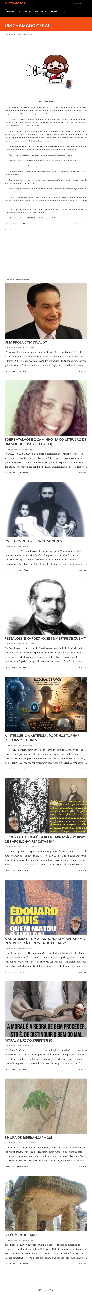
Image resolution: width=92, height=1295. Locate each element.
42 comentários (22, 473)
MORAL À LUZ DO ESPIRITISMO (29, 1040)
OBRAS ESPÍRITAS (40, 12)
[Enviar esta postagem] (24, 224)
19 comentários (22, 1166)
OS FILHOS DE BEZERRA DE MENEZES (33, 541)
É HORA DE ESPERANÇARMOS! (28, 1138)
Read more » (83, 371)
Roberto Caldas (15, 224)
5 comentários (22, 371)
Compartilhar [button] (80, 224)
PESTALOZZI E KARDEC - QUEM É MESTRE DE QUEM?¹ (45, 638)
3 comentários (22, 667)
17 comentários (22, 870)
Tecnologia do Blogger (47, 1290)
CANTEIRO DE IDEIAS (15, 3)
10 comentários (22, 1264)
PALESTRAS (54, 12)
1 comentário (21, 769)
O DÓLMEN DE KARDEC (23, 1235)
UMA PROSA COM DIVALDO (26, 342)
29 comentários (22, 570)
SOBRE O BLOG (9, 12)
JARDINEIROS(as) (24, 12)
